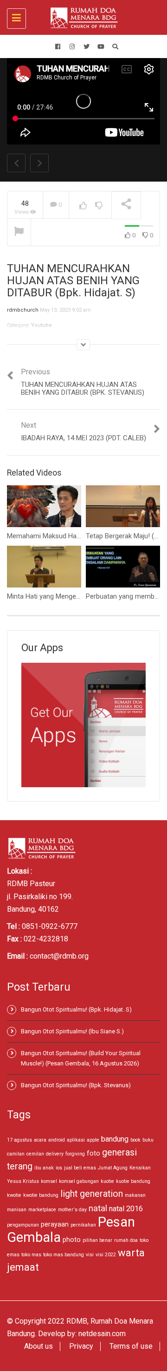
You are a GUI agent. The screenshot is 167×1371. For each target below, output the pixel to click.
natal (98, 1208)
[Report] (19, 232)
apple (93, 1140)
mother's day (72, 1210)
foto (93, 1153)
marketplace (42, 1210)
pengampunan (23, 1225)
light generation (91, 1193)
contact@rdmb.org (59, 956)
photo (72, 1239)
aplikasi (76, 1140)
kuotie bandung (133, 1181)
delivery (55, 1154)
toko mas (31, 1255)
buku (148, 1140)
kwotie (14, 1195)
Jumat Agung (113, 1168)
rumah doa (126, 1240)
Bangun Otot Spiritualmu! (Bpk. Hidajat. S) (76, 1009)
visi (90, 1255)
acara (40, 1140)
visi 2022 (106, 1255)
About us (38, 1346)
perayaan (55, 1224)
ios (59, 1168)
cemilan (35, 1154)
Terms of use (131, 1346)
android (56, 1140)
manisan (16, 1210)
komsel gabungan (79, 1181)
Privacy (81, 1346)
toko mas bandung (63, 1255)
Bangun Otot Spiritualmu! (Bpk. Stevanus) (76, 1085)
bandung (114, 1139)
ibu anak (44, 1168)
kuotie (107, 1181)
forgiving (75, 1154)
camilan (16, 1154)
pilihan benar (97, 1240)
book (135, 1140)
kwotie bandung (40, 1195)
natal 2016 (126, 1208)
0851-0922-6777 (49, 926)
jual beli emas (80, 1168)
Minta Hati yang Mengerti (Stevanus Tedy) (70, 596)
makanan (135, 1195)
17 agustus (19, 1140)
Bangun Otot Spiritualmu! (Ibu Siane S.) (72, 1031)
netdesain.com (102, 1333)
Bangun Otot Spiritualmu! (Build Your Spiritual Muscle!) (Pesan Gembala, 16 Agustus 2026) (81, 1058)
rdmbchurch (23, 310)
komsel (49, 1181)
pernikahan (83, 1225)
